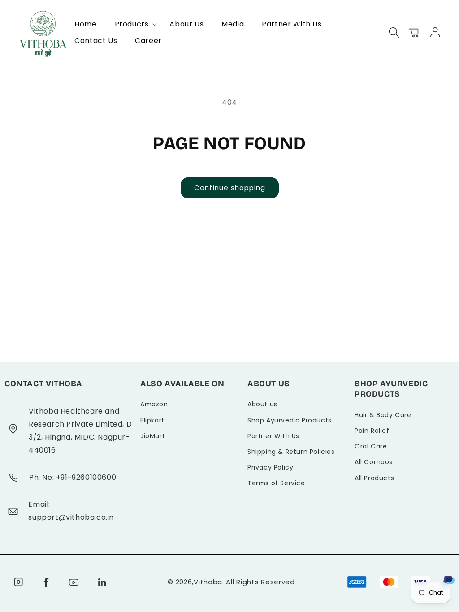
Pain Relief (372, 430)
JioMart (152, 435)
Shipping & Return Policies (291, 451)
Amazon (154, 404)
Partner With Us (273, 435)
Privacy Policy (270, 467)
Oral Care (371, 446)
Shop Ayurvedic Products (289, 420)
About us (262, 404)
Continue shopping (229, 187)
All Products (374, 478)
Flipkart (152, 420)
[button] (133, 24)
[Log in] (434, 31)
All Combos (374, 461)
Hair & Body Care (383, 414)
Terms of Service (276, 482)
